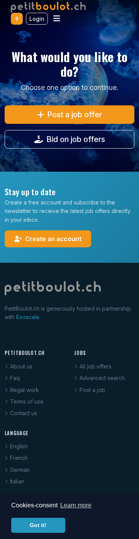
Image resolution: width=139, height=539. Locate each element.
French (19, 458)
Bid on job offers (75, 139)
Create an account (53, 239)
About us (21, 366)
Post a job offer (74, 114)
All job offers (96, 366)
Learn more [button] (76, 505)
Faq (15, 378)
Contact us (23, 413)
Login (36, 18)
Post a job (92, 390)
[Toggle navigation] (57, 18)
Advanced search (102, 378)
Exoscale (27, 317)
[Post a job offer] (17, 19)
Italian (17, 481)
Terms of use (27, 401)
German (20, 469)
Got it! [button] (38, 525)
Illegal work (24, 390)
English (19, 446)
